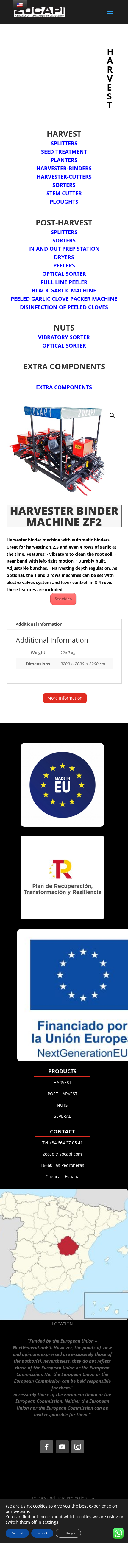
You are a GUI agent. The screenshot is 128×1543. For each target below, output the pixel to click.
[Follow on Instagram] (77, 1446)
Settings (68, 1533)
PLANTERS (64, 160)
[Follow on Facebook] (46, 1446)
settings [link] (50, 1522)
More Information (64, 698)
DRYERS (64, 257)
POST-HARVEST (62, 1094)
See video (63, 598)
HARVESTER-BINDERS (64, 168)
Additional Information (39, 624)
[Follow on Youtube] (62, 1446)
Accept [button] (17, 1533)
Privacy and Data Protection (59, 1498)
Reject (42, 1533)
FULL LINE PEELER (64, 282)
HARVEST (62, 1082)
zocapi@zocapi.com (62, 1154)
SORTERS (64, 185)
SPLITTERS (64, 143)
